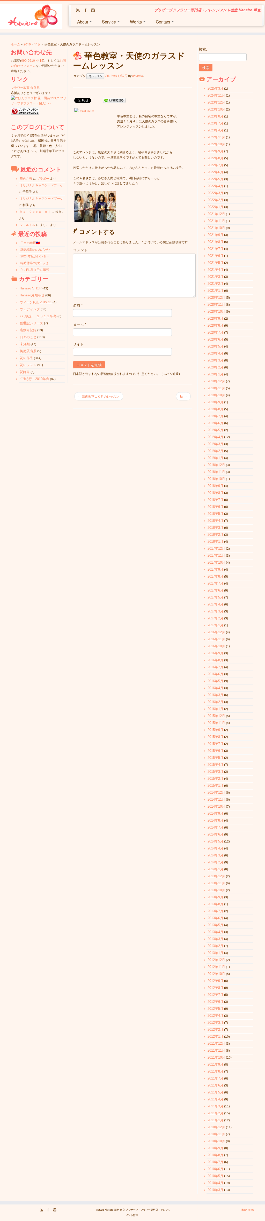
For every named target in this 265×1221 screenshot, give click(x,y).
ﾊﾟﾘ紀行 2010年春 (34, 379)
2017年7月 (215, 583)
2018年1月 (215, 541)
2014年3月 (215, 855)
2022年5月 (215, 179)
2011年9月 (215, 1064)
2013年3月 (215, 939)
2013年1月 (215, 953)
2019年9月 (215, 402)
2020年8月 (215, 325)
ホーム (15, 44)
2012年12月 (216, 960)
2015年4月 (215, 765)
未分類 (25, 344)
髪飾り (25, 372)
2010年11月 (216, 1134)
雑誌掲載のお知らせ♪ (35, 249)
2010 (27, 44)
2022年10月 (216, 144)
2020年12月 (216, 298)
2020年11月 (216, 304)
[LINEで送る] (114, 100)
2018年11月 (216, 472)
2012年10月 (216, 974)
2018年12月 (216, 465)
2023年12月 (216, 102)
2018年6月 (215, 507)
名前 (78, 305)
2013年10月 (216, 890)
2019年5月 (215, 430)
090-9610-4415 (32, 60)
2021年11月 (216, 221)
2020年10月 (216, 311)
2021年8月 (215, 242)
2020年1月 (215, 374)
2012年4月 (215, 1016)
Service (109, 21)
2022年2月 (215, 200)
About (83, 21)
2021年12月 (216, 214)
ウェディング (30, 309)
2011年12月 (216, 1043)
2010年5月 (215, 1176)
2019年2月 (215, 451)
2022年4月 (215, 186)
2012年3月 (215, 1023)
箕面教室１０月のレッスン (98, 396)
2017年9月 (215, 569)
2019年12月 (216, 381)
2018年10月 (216, 479)
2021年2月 (215, 284)
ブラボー (43, 178)
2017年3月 (215, 611)
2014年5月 (215, 841)
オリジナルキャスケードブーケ (41, 185)
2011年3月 (215, 1106)
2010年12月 (216, 1127)
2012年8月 (215, 988)
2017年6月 (215, 590)
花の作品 (26, 358)
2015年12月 (216, 716)
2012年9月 (215, 981)
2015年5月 (215, 758)
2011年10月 (216, 1057)
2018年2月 (215, 535)
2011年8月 (215, 1071)
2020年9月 (215, 318)
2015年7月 (215, 744)
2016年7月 (215, 667)
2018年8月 (215, 493)
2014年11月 (216, 799)
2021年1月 (215, 291)
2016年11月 (216, 639)
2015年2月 (215, 779)
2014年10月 (216, 806)
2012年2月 (215, 1029)
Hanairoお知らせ (32, 295)
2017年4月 (215, 604)
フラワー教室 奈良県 (25, 88)
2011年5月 (215, 1092)
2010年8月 (215, 1155)
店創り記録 (28, 330)
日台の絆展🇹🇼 (30, 243)
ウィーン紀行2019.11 (36, 302)
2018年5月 (215, 514)
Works (136, 21)
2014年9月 (215, 813)
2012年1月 (215, 1036)
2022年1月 (215, 207)
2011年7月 (215, 1078)
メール (79, 324)
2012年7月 (215, 995)
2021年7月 (215, 249)
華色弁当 (26, 178)
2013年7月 (215, 911)
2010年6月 (215, 1169)
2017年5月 (215, 597)
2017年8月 (215, 576)
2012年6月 (215, 1002)
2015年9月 (215, 730)
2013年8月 (215, 904)
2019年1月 (215, 458)
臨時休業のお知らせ (34, 263)
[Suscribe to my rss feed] (79, 10)
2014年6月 (215, 834)
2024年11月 (216, 95)
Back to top (247, 1209)
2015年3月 (215, 772)
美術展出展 (28, 351)
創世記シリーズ (31, 323)
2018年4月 (215, 521)
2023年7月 (215, 123)
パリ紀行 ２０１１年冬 (38, 316)
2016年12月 (216, 632)
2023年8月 (215, 116)
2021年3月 (215, 277)
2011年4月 (215, 1099)
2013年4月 (215, 932)
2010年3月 (215, 1190)
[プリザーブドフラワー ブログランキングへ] (25, 111)
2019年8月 (215, 409)
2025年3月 (215, 88)
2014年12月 (216, 792)
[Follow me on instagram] (94, 10)
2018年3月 (215, 528)
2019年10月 (216, 395)
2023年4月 (215, 130)
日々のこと (28, 337)
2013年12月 (216, 876)
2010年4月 (215, 1183)
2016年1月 (215, 709)
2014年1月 (215, 869)
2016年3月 (215, 695)
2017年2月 (215, 618)
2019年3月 (215, 444)
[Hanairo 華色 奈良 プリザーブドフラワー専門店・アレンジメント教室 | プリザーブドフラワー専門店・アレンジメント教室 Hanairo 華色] (31, 17)
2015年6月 (215, 751)
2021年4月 (215, 270)
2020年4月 (215, 353)
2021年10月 (216, 228)
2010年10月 (216, 1141)
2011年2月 (215, 1113)
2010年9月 (215, 1148)
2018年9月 (215, 486)
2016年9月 (215, 653)
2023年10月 (216, 109)
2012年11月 (216, 967)
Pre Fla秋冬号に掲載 (34, 270)
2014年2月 (215, 862)
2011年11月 (216, 1050)
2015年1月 (215, 785)
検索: (203, 49)
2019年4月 (215, 437)
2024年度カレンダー (34, 256)
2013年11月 (216, 883)
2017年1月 (215, 625)
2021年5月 (215, 263)
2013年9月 (215, 897)
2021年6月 (215, 256)
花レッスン (28, 365)
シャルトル (27, 225)
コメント (80, 249)
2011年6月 (215, 1085)
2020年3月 (215, 360)
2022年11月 (216, 137)
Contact (163, 21)
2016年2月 (215, 702)
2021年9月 (215, 235)
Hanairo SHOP (31, 288)
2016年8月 (215, 660)
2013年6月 (215, 918)
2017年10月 (216, 562)
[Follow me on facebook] (87, 10)
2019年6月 (215, 423)
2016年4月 (215, 688)
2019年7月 (215, 416)
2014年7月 (215, 827)
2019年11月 (216, 388)
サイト (78, 343)
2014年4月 (215, 848)
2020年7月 (215, 332)
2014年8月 (215, 820)
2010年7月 (215, 1162)
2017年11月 (216, 555)
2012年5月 (215, 1009)
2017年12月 (216, 548)
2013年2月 (215, 946)
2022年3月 (215, 193)
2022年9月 (215, 151)
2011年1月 (215, 1120)
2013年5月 (215, 925)
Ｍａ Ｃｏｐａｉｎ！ (35, 212)
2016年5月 (215, 681)
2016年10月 (216, 646)
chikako (137, 75)
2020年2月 (215, 367)
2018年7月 (215, 500)
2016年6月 (215, 674)
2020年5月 (215, 346)
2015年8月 (215, 737)
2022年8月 (215, 158)
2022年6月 (215, 172)
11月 (37, 44)
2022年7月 (215, 165)
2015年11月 (216, 723)
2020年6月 (215, 339)
